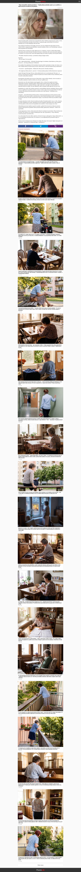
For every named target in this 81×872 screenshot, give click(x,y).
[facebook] (25, 126)
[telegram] (40, 126)
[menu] (79, 1)
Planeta (40, 1)
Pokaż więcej (40, 865)
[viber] (55, 126)
